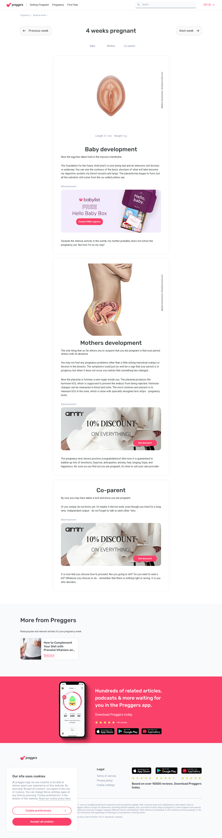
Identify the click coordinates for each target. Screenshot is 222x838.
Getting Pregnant (39, 4)
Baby (92, 45)
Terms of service (106, 775)
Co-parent (129, 45)
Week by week (39, 15)
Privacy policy (105, 780)
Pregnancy (58, 4)
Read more (49, 655)
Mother (111, 45)
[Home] (15, 5)
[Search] (139, 4)
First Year (72, 4)
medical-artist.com (162, 80)
